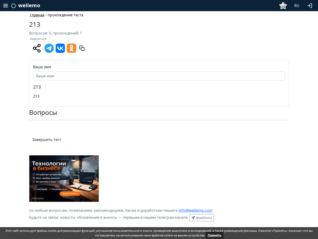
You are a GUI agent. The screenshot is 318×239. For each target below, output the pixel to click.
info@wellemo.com (195, 210)
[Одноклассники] (71, 47)
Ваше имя (42, 66)
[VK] (60, 47)
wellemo (29, 5)
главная (37, 14)
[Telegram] (49, 47)
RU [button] (296, 5)
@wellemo (203, 217)
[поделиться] (36, 48)
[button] (310, 5)
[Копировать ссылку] (82, 48)
